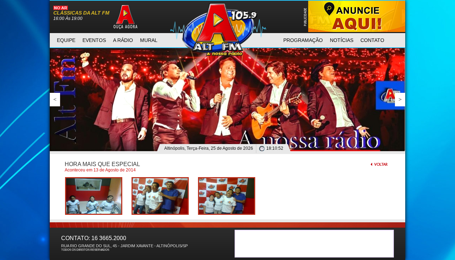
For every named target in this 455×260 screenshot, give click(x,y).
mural (148, 40)
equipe (66, 40)
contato (372, 40)
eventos (94, 40)
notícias (341, 40)
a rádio (123, 40)
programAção (303, 40)
